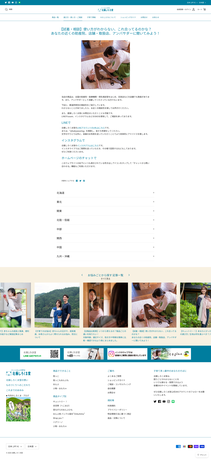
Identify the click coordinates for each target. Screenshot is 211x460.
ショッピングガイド (128, 17)
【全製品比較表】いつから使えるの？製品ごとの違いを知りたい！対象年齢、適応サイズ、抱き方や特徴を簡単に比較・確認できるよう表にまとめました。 (104, 336)
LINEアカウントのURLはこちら (91, 127)
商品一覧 (55, 17)
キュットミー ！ (60, 401)
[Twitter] (6, 2)
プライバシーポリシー (117, 409)
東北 (59, 202)
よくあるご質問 (114, 376)
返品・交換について (116, 417)
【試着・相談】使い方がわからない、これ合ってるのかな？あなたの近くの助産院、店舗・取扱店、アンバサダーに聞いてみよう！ (154, 336)
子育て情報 (91, 17)
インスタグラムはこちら (88, 145)
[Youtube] (13, 2)
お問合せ (144, 17)
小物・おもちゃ (60, 388)
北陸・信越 (63, 220)
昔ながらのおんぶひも (63, 409)
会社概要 (111, 388)
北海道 (60, 193)
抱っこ (56, 376)
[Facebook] (9, 2)
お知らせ (155, 17)
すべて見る (105, 278)
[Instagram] (16, 2)
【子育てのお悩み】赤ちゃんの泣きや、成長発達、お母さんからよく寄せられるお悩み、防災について (56, 334)
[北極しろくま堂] (105, 9)
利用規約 (111, 405)
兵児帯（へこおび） (62, 405)
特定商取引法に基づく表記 (119, 413)
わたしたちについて (108, 17)
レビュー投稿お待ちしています (105, 2)
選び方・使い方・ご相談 (72, 17)
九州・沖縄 (63, 256)
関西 (59, 238)
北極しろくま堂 (17, 453)
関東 (59, 211)
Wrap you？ (58, 417)
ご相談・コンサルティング (119, 384)
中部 (59, 229)
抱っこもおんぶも (61, 380)
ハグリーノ (58, 422)
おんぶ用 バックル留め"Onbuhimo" (69, 413)
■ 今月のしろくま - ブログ (17, 395)
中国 (59, 247)
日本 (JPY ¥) (191, 2)
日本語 (201, 2)
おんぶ (56, 384)
